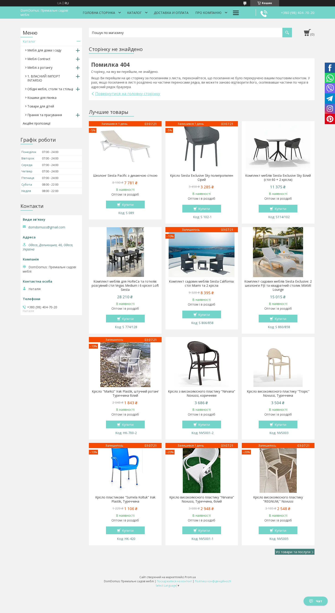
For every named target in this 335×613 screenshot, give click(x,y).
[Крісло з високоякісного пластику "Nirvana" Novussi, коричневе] (201, 362)
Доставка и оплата (171, 12)
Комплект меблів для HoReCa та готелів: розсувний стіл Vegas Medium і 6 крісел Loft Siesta (125, 285)
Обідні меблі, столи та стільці (50, 89)
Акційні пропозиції (37, 123)
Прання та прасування (44, 115)
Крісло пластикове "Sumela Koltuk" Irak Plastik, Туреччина (125, 499)
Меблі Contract (38, 59)
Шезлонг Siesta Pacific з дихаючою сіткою (125, 176)
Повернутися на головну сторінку (127, 93)
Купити (128, 204)
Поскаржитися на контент (174, 581)
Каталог (134, 12)
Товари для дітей (40, 106)
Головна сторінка (99, 12)
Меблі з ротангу (39, 67)
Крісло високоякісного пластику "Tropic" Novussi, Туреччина (278, 393)
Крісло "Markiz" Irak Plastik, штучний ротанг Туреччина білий (125, 393)
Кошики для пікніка (42, 97)
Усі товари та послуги (293, 551)
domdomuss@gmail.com (46, 227)
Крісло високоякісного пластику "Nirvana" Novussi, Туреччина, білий (201, 499)
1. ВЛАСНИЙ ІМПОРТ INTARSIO (43, 78)
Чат (319, 601)
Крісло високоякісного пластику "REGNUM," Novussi (278, 499)
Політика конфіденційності (213, 581)
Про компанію (208, 12)
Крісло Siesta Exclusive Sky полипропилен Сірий (201, 178)
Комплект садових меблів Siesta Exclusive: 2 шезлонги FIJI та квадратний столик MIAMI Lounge (278, 285)
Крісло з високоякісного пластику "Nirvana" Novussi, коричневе (201, 393)
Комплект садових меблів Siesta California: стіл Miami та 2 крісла (201, 283)
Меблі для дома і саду (44, 50)
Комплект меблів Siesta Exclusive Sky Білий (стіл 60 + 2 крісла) (278, 178)
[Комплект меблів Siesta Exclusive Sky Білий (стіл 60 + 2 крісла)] (278, 146)
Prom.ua (190, 577)
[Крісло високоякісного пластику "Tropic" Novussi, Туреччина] (278, 362)
